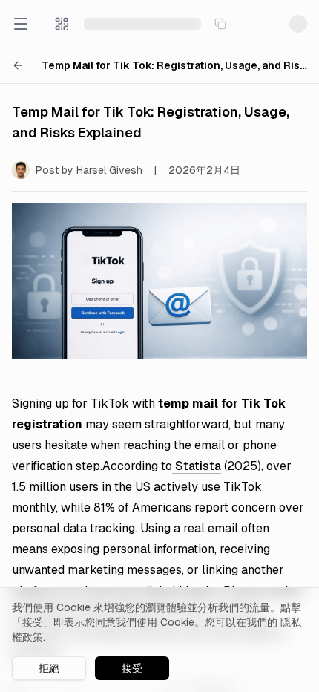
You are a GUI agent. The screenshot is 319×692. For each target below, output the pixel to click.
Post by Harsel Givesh (89, 170)
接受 (132, 668)
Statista (196, 466)
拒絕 (49, 668)
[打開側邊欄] (21, 24)
